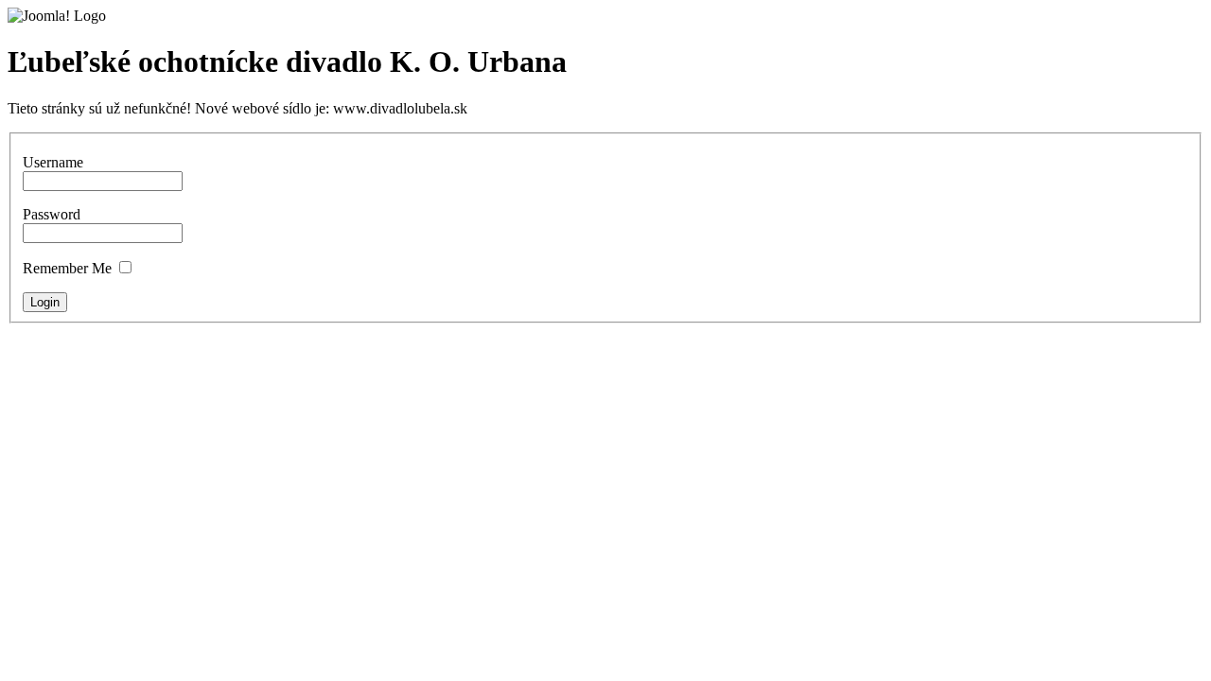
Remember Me (67, 268)
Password (51, 214)
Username (53, 162)
